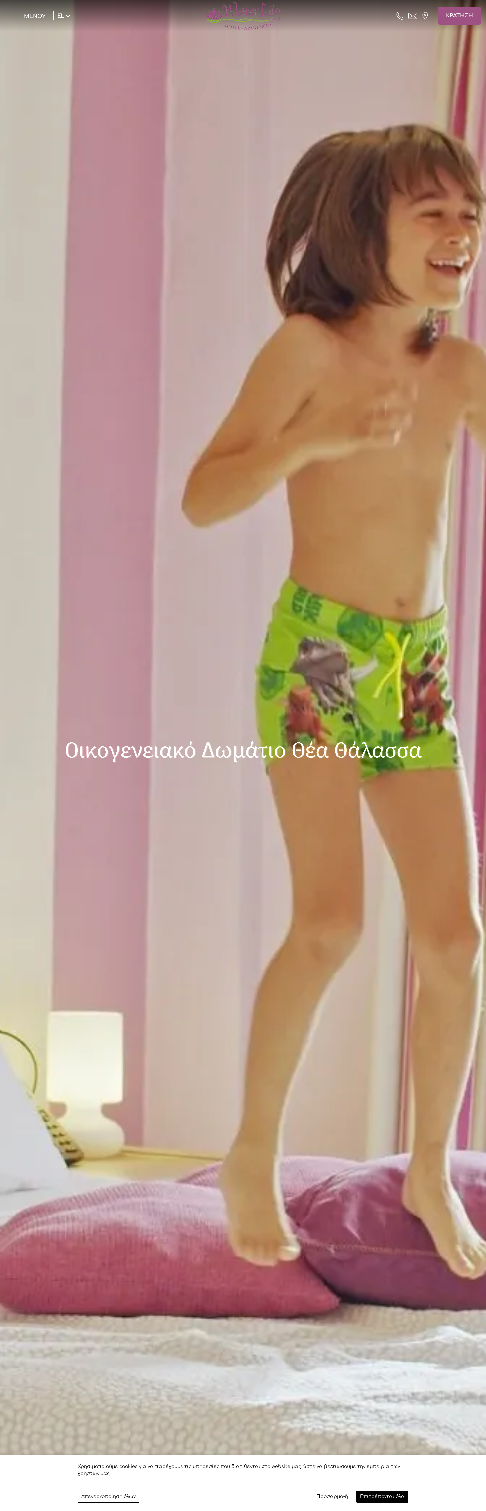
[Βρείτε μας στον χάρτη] (425, 16)
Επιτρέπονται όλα (382, 1496)
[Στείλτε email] (412, 16)
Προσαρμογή (332, 1496)
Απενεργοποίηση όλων (108, 1496)
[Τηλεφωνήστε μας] (399, 16)
